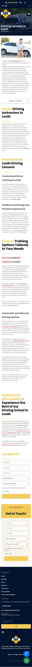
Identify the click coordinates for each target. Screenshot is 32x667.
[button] (29, 5)
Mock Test (12, 305)
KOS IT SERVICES (20, 661)
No (8, 491)
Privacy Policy (5, 592)
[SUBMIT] (16, 626)
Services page (15, 199)
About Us (26, 148)
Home (3, 576)
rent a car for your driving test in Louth (16, 432)
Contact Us (4, 588)
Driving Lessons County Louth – (12, 445)
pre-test (20, 431)
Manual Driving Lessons (21, 341)
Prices (20, 232)
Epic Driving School (16, 61)
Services (4, 579)
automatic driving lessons (10, 327)
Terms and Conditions (8, 595)
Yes (4, 491)
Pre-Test (6, 257)
